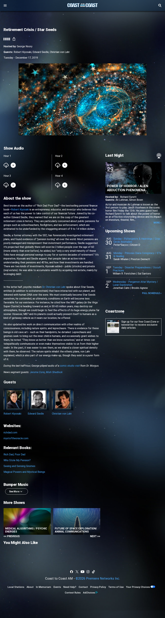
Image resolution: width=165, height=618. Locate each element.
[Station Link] (82, 5)
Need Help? (69, 587)
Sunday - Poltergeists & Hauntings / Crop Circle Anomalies (136, 240)
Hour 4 (59, 175)
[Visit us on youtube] (82, 572)
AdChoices (89, 592)
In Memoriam (43, 587)
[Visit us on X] (77, 572)
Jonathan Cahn (121, 287)
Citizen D (135, 244)
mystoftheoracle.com (16, 438)
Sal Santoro (144, 273)
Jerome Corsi (37, 372)
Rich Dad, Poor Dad (14, 454)
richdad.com (10, 432)
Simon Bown (136, 199)
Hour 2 (59, 155)
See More (14, 491)
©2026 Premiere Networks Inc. (98, 578)
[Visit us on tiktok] (93, 572)
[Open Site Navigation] (5, 5)
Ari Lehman (122, 199)
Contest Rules (73, 592)
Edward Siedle (41, 52)
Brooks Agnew (139, 287)
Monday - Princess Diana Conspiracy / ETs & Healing (137, 255)
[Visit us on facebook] (71, 572)
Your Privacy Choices (138, 587)
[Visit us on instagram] (88, 572)
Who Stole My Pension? (17, 460)
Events (57, 587)
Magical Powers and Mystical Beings (24, 471)
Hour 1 (7, 155)
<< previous (12, 536)
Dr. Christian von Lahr (54, 287)
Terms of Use (116, 587)
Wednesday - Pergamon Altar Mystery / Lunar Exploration (135, 283)
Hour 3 (7, 175)
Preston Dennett (140, 259)
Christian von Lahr (60, 52)
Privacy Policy (98, 587)
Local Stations (16, 587)
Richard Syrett (128, 196)
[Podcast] (158, 155)
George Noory (24, 46)
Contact (83, 587)
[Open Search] (159, 5)
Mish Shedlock (54, 372)
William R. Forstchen (124, 273)
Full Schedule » (151, 293)
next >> (95, 536)
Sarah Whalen (121, 259)
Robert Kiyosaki (22, 52)
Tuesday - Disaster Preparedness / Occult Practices (137, 269)
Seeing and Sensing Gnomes (19, 466)
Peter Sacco (120, 244)
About (30, 587)
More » (157, 222)
